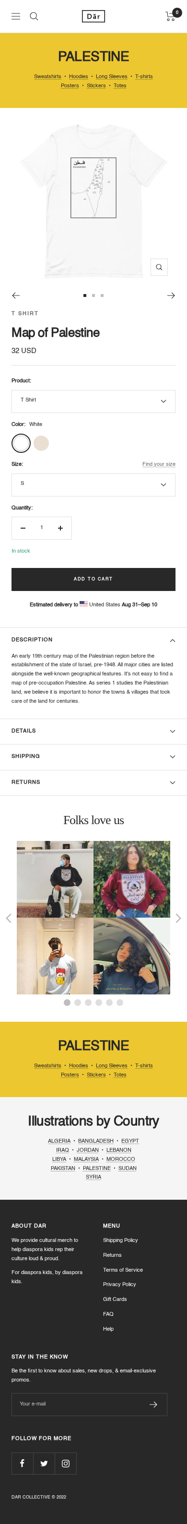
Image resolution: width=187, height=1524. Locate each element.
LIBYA (59, 1159)
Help (108, 1329)
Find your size (158, 464)
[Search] (34, 16)
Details (24, 731)
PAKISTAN (63, 1168)
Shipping (26, 756)
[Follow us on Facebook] (22, 1463)
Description (32, 640)
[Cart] (170, 16)
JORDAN (88, 1150)
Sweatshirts (47, 77)
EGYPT (130, 1141)
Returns (26, 782)
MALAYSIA (86, 1159)
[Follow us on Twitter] (44, 1463)
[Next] (171, 295)
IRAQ (62, 1150)
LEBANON (118, 1150)
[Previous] (16, 295)
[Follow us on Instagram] (65, 1463)
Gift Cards (115, 1299)
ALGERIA (59, 1141)
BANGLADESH (96, 1141)
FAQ (108, 1314)
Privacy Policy (119, 1285)
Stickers (96, 86)
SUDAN (127, 1168)
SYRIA (93, 1177)
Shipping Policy (120, 1240)
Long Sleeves (112, 77)
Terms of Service (123, 1270)
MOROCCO (120, 1159)
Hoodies (78, 77)
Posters (70, 86)
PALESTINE (97, 1168)
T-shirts (144, 77)
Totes (120, 86)
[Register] (154, 1404)
